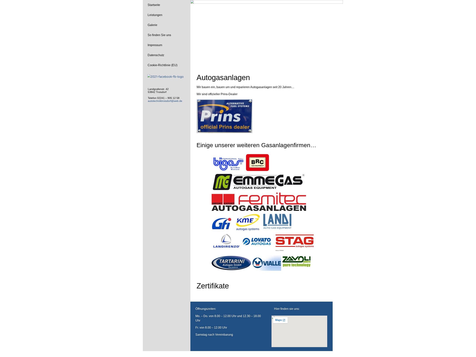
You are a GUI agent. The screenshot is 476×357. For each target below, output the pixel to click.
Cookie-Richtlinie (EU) (162, 65)
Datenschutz (156, 55)
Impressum (155, 45)
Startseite (154, 5)
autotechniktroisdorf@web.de (165, 100)
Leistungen (155, 15)
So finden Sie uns (159, 35)
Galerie (152, 25)
